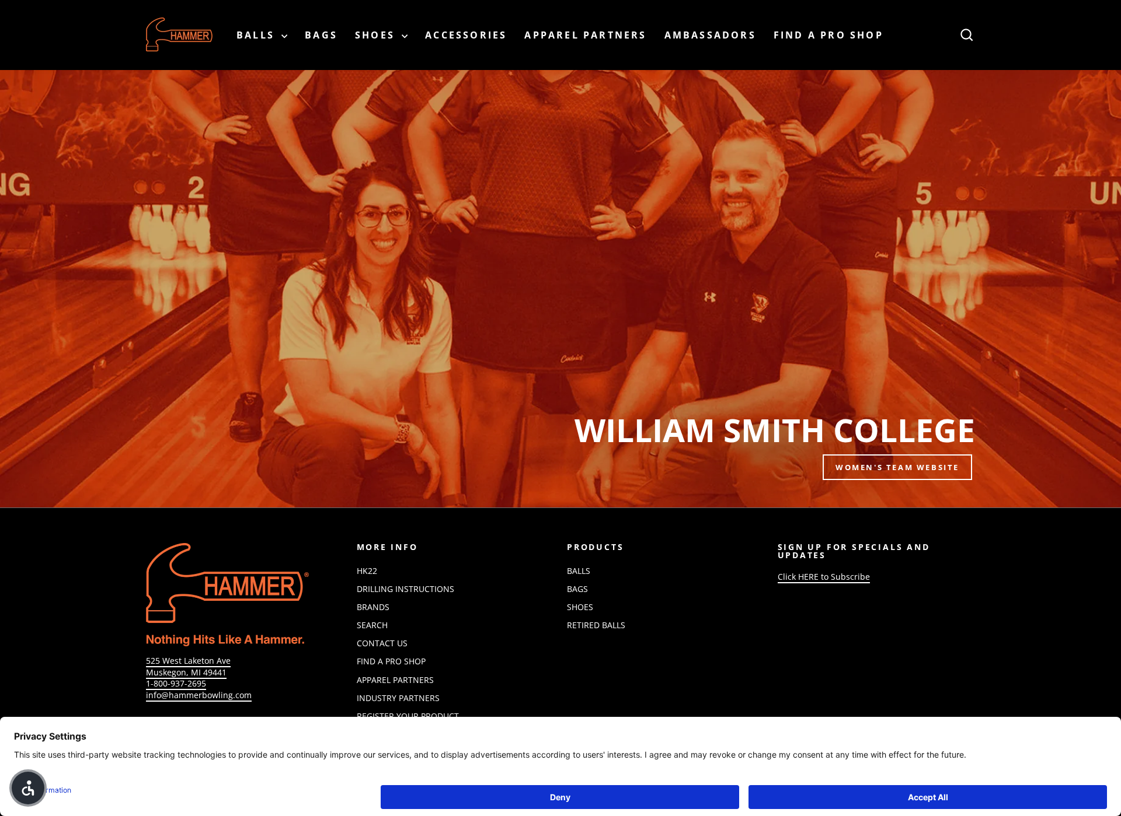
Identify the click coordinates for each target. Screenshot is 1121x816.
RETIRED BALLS (596, 625)
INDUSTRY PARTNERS (398, 697)
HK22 (367, 570)
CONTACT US (382, 643)
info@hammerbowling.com (199, 695)
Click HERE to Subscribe (824, 576)
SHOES (377, 35)
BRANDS (373, 606)
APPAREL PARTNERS (585, 35)
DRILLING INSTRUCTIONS (405, 588)
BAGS (321, 35)
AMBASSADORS (710, 35)
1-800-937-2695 (176, 683)
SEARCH (372, 625)
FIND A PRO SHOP (828, 35)
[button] (28, 788)
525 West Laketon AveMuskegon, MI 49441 (188, 666)
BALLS (257, 35)
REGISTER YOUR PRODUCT (408, 716)
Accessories (466, 35)
